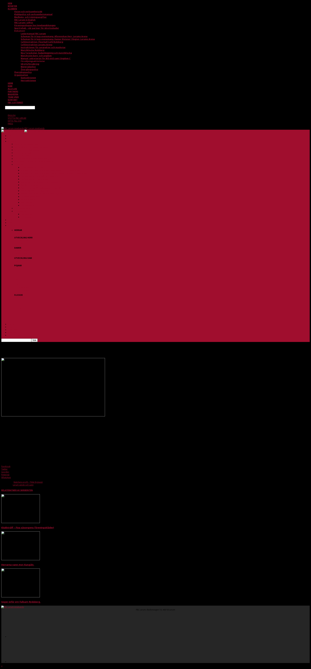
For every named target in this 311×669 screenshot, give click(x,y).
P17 (16, 282)
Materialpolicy (28, 66)
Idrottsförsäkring (30, 64)
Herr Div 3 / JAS (21, 240)
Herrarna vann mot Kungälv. (17, 564)
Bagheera (13, 94)
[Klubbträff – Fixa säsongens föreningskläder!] (20, 522)
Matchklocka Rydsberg (32, 50)
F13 (15, 303)
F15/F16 (17, 308)
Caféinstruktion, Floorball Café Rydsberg (42, 42)
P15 (16, 276)
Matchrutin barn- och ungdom (36, 55)
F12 (15, 300)
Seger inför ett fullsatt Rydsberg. (21, 601)
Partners (13, 91)
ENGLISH (12, 115)
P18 (16, 284)
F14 (15, 306)
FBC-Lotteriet (15, 102)
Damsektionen (28, 77)
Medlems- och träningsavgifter (30, 17)
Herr (10, 83)
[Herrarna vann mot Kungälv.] (20, 559)
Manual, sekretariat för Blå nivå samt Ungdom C (45, 58)
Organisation (21, 75)
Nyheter (12, 6)
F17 (15, 311)
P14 (16, 273)
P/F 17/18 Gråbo (21, 290)
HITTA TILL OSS (14, 120)
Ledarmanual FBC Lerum (33, 33)
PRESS (10, 123)
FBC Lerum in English (24, 19)
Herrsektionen (28, 80)
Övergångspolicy (29, 69)
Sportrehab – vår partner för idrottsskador (36, 28)
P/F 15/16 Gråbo (21, 287)
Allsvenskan (19, 233)
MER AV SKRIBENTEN (22, 490)
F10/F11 (17, 297)
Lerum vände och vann (23, 485)
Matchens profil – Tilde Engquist (28, 482)
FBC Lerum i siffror (23, 22)
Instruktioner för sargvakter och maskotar (43, 47)
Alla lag (12, 88)
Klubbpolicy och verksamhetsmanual (33, 14)
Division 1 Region (22, 250)
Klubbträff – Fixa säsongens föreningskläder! (27, 527)
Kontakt (12, 99)
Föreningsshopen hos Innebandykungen (35, 25)
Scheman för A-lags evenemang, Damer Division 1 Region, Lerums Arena (58, 39)
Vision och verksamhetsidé (28, 11)
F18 (15, 314)
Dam (10, 86)
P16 (16, 279)
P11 (16, 268)
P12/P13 (18, 271)
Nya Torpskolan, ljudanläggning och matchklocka (46, 53)
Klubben (12, 8)
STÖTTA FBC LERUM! (17, 118)
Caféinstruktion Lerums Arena (36, 44)
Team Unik (13, 97)
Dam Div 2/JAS (20, 260)
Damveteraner (21, 253)
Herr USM (18, 243)
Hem (10, 3)
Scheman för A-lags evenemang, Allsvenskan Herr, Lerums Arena (54, 36)
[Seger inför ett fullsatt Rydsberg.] (20, 596)
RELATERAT (6, 490)
